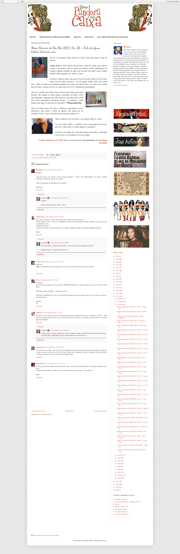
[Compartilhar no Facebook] (57, 155)
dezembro (121, 299)
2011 (117, 481)
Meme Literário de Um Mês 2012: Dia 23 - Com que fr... (132, 349)
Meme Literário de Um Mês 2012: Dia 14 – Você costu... (131, 391)
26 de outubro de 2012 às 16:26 (49, 280)
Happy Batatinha (103, 141)
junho (119, 464)
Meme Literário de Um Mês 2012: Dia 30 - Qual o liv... (132, 312)
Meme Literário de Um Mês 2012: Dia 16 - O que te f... (132, 381)
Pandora (44, 198)
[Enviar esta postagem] (47, 155)
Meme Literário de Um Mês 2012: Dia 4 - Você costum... (131, 437)
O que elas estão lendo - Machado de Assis (127, 502)
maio (119, 466)
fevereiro (120, 475)
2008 (117, 490)
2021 (117, 271)
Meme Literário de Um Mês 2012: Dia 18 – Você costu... (131, 372)
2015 (117, 288)
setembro (120, 455)
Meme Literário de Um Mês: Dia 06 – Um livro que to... (132, 427)
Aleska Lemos (40, 347)
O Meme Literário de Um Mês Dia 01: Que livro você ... (131, 450)
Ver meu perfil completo (120, 85)
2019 (117, 276)
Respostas (41, 194)
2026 (117, 256)
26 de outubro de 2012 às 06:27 (53, 170)
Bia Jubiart (39, 170)
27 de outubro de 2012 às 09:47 (59, 198)
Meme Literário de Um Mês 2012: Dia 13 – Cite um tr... (132, 395)
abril (119, 469)
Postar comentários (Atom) (44, 414)
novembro (121, 301)
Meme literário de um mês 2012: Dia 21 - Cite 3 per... (131, 358)
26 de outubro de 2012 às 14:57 (54, 262)
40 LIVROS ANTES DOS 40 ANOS (112, 37)
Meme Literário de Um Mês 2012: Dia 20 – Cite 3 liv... (132, 363)
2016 (117, 285)
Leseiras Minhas (39, 157)
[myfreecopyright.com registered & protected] (45, 535)
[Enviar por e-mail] (51, 155)
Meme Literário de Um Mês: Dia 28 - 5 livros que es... (132, 326)
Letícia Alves (40, 262)
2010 (117, 484)
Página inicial (70, 411)
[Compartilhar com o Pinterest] (59, 155)
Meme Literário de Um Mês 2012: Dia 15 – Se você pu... (132, 386)
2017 (117, 282)
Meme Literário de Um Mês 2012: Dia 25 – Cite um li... (132, 340)
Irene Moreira (40, 363)
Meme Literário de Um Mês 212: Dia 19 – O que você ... (131, 368)
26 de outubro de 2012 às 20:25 (52, 313)
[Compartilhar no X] (55, 155)
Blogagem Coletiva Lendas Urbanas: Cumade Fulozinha (130, 317)
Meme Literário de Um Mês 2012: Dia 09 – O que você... (132, 414)
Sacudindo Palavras (121, 512)
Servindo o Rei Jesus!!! (122, 514)
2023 (117, 265)
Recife (117, 504)
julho (119, 461)
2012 (117, 296)
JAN (37, 280)
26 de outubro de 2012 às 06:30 (54, 217)
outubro (120, 304)
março (120, 472)
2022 (117, 268)
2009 (117, 487)
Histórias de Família (121, 499)
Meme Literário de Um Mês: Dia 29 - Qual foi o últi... (131, 321)
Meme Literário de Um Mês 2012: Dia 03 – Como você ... (132, 441)
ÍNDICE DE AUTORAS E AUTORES (54, 37)
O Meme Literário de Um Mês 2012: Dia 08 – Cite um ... (132, 418)
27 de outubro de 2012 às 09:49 (59, 243)
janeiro (120, 478)
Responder (39, 190)
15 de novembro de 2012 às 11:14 (56, 363)
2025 (117, 259)
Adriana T (39, 312)
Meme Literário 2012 (50, 157)
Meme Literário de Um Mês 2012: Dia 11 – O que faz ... (132, 404)
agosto (120, 458)
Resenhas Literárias (121, 509)
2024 (117, 262)
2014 (117, 290)
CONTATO (89, 37)
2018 (117, 279)
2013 (117, 293)
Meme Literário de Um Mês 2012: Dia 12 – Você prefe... (131, 400)
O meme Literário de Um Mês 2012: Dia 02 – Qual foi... (132, 446)
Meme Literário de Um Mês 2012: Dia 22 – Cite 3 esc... (132, 354)
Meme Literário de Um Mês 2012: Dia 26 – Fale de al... (132, 335)
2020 (117, 273)
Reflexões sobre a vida (121, 507)
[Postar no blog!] (53, 155)
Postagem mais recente (38, 411)
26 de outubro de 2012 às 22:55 (54, 347)
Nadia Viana (40, 217)
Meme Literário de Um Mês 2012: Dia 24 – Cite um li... (132, 344)
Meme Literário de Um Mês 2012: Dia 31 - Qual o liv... (132, 308)
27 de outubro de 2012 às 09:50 (59, 330)
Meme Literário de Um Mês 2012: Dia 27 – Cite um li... (132, 331)
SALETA (77, 37)
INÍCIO (33, 37)
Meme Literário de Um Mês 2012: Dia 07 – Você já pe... (132, 423)
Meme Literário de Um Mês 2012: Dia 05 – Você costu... (131, 432)
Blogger (104, 540)
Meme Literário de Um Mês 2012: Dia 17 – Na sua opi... (132, 377)
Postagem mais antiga (100, 411)
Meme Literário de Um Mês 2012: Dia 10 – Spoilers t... (132, 409)
